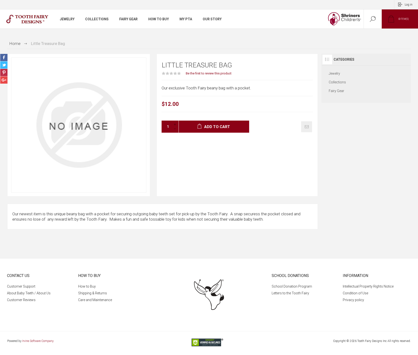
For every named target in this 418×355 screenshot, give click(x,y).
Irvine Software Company (38, 341)
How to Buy (87, 286)
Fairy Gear (336, 91)
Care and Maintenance (95, 300)
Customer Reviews (21, 300)
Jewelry (334, 73)
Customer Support (21, 286)
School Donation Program (292, 286)
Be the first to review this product (208, 73)
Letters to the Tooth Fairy (290, 293)
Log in (408, 4)
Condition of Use (355, 293)
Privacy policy (353, 300)
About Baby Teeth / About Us (29, 293)
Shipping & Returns (92, 293)
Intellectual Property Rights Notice (368, 286)
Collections (337, 82)
